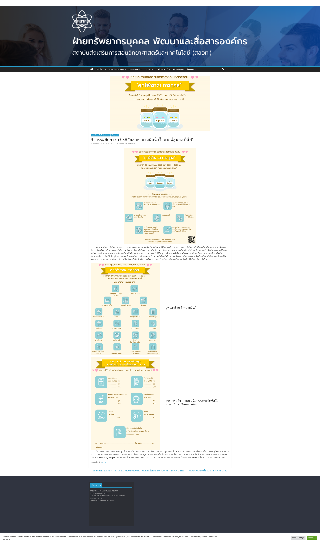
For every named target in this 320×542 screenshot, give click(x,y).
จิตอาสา (115, 135)
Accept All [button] (311, 537)
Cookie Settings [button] (298, 537)
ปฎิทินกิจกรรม (178, 69)
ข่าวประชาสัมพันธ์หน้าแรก (100, 135)
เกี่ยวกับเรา (100, 69)
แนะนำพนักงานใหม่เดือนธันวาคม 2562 (209, 470)
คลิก (104, 462)
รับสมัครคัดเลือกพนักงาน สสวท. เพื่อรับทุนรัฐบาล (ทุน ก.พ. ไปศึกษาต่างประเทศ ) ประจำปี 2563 (137, 470)
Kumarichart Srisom (117, 143)
